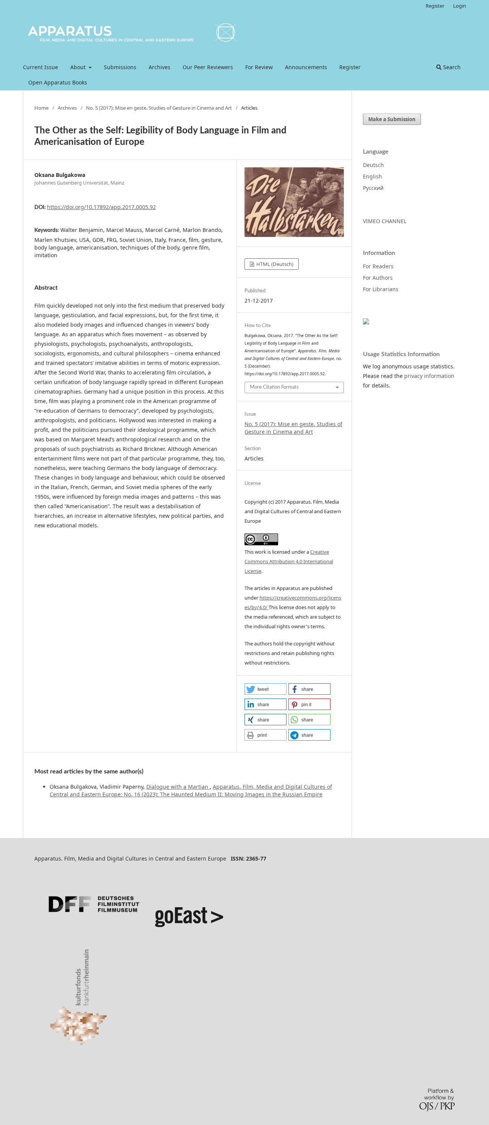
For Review (259, 67)
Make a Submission (392, 119)
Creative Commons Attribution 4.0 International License (288, 561)
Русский (373, 187)
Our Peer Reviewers (208, 67)
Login (459, 5)
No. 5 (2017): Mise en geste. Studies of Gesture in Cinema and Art (159, 107)
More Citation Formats (274, 387)
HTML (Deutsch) (274, 264)
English (372, 176)
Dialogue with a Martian (178, 786)
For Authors (378, 277)
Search (451, 67)
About (78, 67)
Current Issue (40, 67)
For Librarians (380, 289)
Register (350, 67)
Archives (159, 67)
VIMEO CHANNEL (384, 221)
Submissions (120, 67)
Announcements (306, 67)
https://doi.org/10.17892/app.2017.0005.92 (101, 207)
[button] (265, 689)
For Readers (378, 266)
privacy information (429, 375)
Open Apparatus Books (57, 82)
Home (41, 107)
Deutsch (373, 165)
